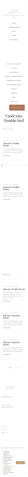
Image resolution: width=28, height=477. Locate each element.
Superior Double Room (11, 144)
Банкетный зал (13, 72)
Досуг (14, 97)
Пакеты (14, 31)
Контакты (14, 89)
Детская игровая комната (14, 84)
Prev (10, 367)
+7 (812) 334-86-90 (14, 10)
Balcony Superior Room (11, 316)
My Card (18, 15)
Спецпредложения (14, 27)
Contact (14, 17)
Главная (3, 129)
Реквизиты (14, 93)
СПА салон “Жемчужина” (14, 64)
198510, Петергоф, (6, 405)
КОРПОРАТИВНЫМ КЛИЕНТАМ (14, 76)
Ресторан (14, 68)
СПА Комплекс (14, 39)
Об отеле (4, 427)
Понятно (20, 462)
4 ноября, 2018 (7, 140)
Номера (14, 35)
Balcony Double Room (14, 289)
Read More (6, 155)
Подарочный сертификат (13, 80)
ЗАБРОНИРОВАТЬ (16, 107)
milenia (16, 140)
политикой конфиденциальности (8, 465)
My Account (6, 15)
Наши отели (14, 101)
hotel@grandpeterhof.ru (15, 12)
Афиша (14, 23)
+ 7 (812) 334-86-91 (9, 388)
